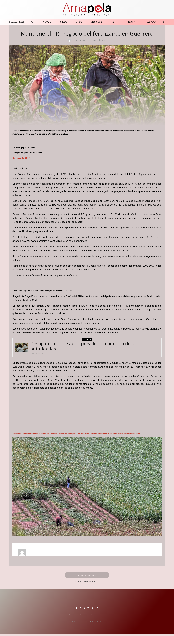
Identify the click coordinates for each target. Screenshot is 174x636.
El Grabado (152, 22)
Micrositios (131, 22)
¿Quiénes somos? (85, 615)
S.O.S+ (114, 22)
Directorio (72, 615)
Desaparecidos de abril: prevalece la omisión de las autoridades (84, 346)
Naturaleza (46, 22)
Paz (31, 22)
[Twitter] (80, 608)
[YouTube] (88, 608)
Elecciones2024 (97, 22)
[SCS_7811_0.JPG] (21, 347)
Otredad (63, 22)
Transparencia (100, 615)
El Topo (79, 22)
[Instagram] (84, 608)
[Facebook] (76, 608)
